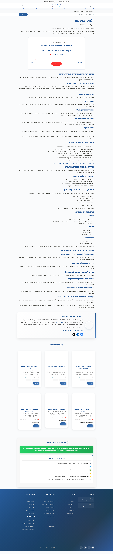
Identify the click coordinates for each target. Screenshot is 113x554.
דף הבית (92, 11)
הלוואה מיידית (31, 498)
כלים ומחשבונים (51, 526)
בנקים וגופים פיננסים (86, 11)
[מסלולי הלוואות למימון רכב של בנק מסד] (56, 357)
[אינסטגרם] (81, 547)
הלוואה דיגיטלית (31, 504)
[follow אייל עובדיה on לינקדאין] (77, 334)
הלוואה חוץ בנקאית (30, 501)
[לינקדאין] (89, 547)
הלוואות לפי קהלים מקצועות (49, 513)
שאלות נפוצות (71, 504)
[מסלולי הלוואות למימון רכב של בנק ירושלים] (83, 400)
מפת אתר (72, 520)
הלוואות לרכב (82, 379)
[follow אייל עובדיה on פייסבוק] (81, 334)
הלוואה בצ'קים (31, 513)
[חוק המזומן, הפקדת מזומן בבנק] (56, 400)
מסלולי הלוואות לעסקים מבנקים (28, 529)
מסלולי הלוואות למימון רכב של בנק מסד (56, 367)
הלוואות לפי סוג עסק (30, 536)
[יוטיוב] (85, 547)
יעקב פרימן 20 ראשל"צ (63, 1)
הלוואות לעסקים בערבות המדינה (28, 523)
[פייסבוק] (92, 547)
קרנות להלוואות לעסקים (29, 526)
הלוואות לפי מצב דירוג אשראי (48, 501)
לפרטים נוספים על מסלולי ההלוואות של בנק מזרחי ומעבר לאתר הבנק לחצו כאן (73, 163)
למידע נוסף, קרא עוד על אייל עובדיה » (72, 330)
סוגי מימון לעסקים (31, 532)
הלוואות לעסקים (31, 520)
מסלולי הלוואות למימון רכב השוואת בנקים (83, 367)
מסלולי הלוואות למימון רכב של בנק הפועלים (29, 367)
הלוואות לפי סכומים (50, 516)
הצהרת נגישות (71, 516)
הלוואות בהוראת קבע (30, 510)
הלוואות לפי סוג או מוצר (49, 507)
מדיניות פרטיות (71, 510)
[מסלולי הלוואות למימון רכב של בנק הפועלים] (29, 357)
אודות (72, 498)
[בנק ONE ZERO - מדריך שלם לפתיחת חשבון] (29, 400)
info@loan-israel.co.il (48, 1)
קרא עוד (90, 383)
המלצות (72, 501)
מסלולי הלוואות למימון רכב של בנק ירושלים (83, 410)
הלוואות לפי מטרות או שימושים (48, 498)
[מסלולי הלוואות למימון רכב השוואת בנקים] (83, 357)
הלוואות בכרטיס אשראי (30, 507)
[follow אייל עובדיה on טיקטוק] (73, 334)
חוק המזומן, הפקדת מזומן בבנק (56, 409)
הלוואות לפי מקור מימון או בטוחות (48, 504)
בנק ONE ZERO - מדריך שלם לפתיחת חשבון (29, 410)
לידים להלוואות (71, 507)
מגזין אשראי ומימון (50, 523)
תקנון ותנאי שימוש (70, 513)
